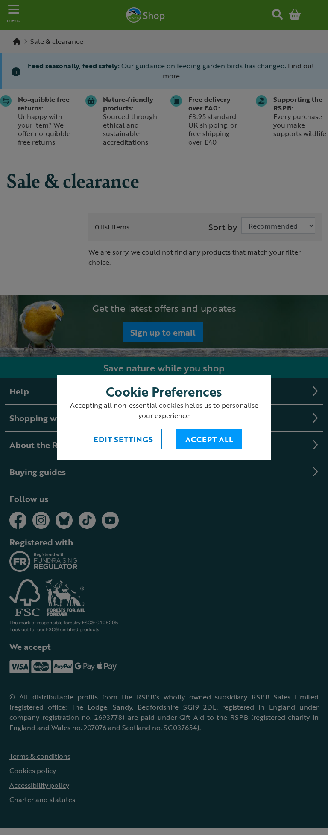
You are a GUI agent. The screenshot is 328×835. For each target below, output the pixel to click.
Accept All (209, 439)
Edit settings (123, 439)
